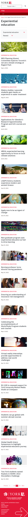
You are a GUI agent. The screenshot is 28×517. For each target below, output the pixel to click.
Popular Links (11, 6)
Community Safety (5, 509)
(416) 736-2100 (4, 505)
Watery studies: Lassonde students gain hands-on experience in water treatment (13, 92)
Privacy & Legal (4, 511)
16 (19, 485)
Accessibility (4, 512)
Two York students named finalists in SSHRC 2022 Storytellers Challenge (12, 473)
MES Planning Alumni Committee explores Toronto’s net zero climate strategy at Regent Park (13, 61)
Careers (3, 514)
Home (2, 17)
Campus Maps (4, 507)
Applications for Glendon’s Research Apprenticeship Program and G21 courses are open (13, 122)
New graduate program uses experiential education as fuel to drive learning (13, 239)
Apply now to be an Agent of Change (12, 211)
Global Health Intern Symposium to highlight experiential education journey (13, 444)
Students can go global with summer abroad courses (12, 416)
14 (14, 485)
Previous (6, 485)
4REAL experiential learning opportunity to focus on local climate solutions (13, 153)
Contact (3, 504)
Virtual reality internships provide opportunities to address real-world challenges (11, 356)
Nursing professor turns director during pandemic (11, 268)
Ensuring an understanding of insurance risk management (13, 295)
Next (23, 485)
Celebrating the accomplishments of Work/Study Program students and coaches (13, 325)
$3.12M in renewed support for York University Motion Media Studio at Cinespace (14, 387)
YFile (3, 11)
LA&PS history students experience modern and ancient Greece (11, 183)
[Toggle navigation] (3, 14)
